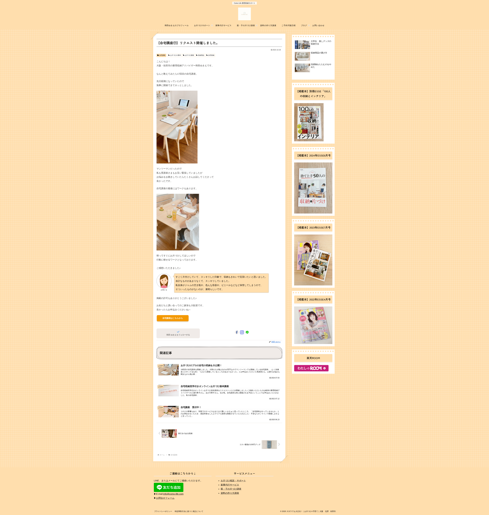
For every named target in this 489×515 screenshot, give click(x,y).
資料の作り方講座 (230, 493)
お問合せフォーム (165, 498)
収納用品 (201, 55)
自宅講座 (162, 55)
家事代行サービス (230, 485)
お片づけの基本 (175, 55)
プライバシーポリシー (163, 511)
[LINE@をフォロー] (247, 332)
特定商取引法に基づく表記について (189, 511)
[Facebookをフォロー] (237, 332)
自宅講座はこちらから (172, 318)
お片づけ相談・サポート (233, 480)
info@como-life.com (173, 494)
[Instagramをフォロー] (242, 332)
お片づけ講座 (189, 55)
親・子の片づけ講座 (231, 489)
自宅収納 (211, 55)
